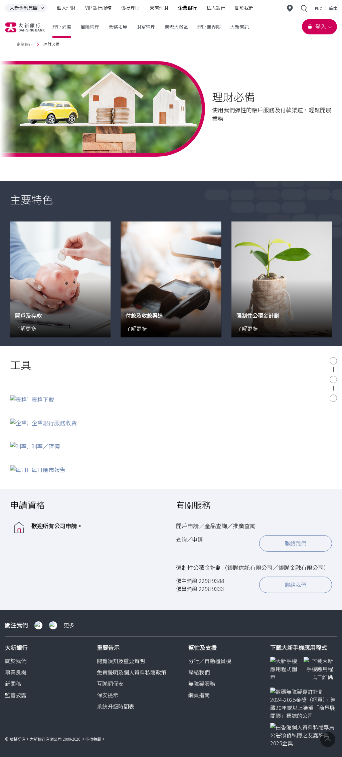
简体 (333, 8)
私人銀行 (215, 7)
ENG (318, 8)
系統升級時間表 (115, 706)
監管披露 (15, 695)
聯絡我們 (295, 543)
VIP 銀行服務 (98, 7)
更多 (69, 625)
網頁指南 (199, 695)
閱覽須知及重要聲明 (121, 661)
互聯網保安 (110, 683)
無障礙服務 (201, 683)
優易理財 (130, 7)
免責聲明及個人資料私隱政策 (131, 672)
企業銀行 (187, 7)
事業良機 (15, 672)
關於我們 (244, 7)
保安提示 (107, 695)
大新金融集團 (24, 7)
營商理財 (159, 7)
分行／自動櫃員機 (209, 661)
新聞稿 (13, 683)
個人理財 (66, 7)
